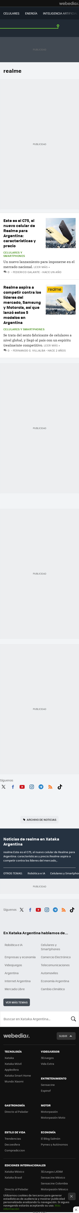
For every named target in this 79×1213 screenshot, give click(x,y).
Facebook (12, 786)
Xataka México (14, 1171)
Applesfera (12, 1070)
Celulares (11, 13)
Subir (63, 1036)
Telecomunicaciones (55, 965)
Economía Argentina (55, 981)
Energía (31, 13)
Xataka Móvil (13, 1064)
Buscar (73, 1019)
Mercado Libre (15, 989)
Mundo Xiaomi (14, 1081)
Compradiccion (15, 1150)
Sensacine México (53, 1177)
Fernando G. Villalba (29, 350)
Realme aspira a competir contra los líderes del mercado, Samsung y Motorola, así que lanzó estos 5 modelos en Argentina (22, 304)
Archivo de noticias (41, 820)
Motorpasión (49, 1112)
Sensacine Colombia (54, 1183)
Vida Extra (47, 1064)
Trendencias (13, 1138)
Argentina (12, 973)
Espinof (46, 1091)
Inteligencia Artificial (60, 13)
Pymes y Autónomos (54, 1144)
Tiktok (59, 786)
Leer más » (42, 267)
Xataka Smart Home (18, 1075)
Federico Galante (26, 272)
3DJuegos (47, 1058)
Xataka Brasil (13, 1177)
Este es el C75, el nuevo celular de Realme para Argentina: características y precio (19, 233)
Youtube (22, 786)
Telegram (40, 786)
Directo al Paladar (16, 1112)
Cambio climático (53, 989)
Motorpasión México (54, 1189)
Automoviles (49, 973)
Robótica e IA (36, 873)
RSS (50, 786)
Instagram (31, 786)
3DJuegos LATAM (52, 1171)
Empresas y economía (20, 957)
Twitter (3, 786)
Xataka (9, 1058)
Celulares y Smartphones (14, 254)
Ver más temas (17, 1002)
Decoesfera (12, 1144)
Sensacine (48, 1085)
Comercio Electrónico (56, 957)
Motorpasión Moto (53, 1117)
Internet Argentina (18, 981)
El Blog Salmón (50, 1138)
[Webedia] (69, 3)
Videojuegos (13, 965)
